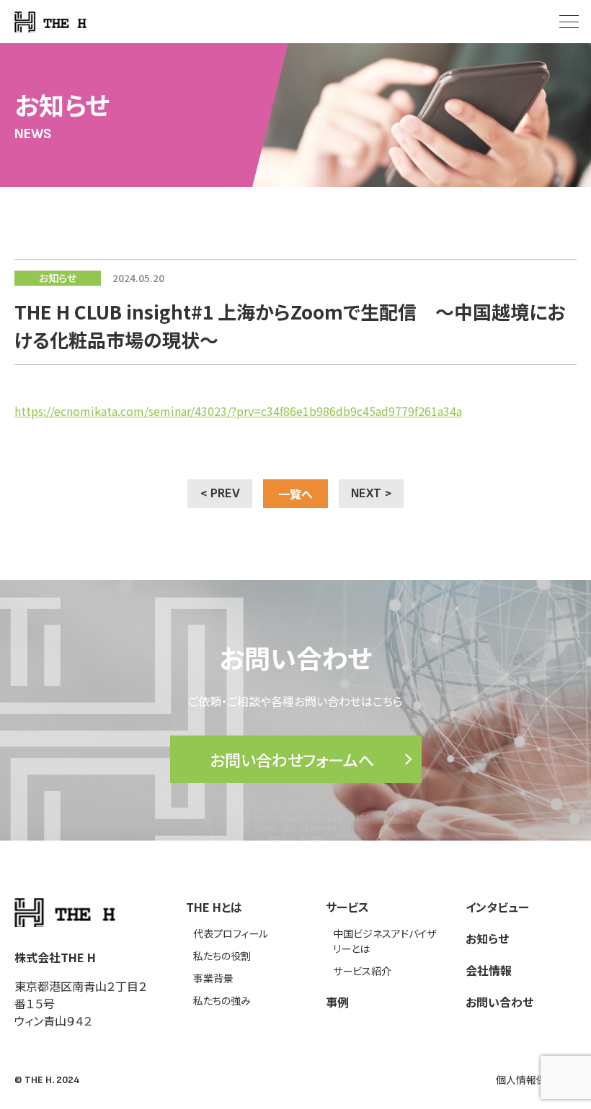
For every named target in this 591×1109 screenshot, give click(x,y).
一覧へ (295, 493)
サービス (347, 906)
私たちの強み (222, 1000)
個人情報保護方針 (536, 1079)
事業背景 (213, 978)
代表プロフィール (230, 933)
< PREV (220, 493)
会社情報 (489, 970)
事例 (337, 1001)
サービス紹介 (362, 971)
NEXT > (371, 493)
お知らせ (487, 938)
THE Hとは (214, 906)
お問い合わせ (499, 1001)
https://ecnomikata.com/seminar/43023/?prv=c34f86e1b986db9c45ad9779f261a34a (238, 411)
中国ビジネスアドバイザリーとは (384, 941)
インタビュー (497, 906)
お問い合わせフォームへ (292, 759)
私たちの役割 (222, 956)
